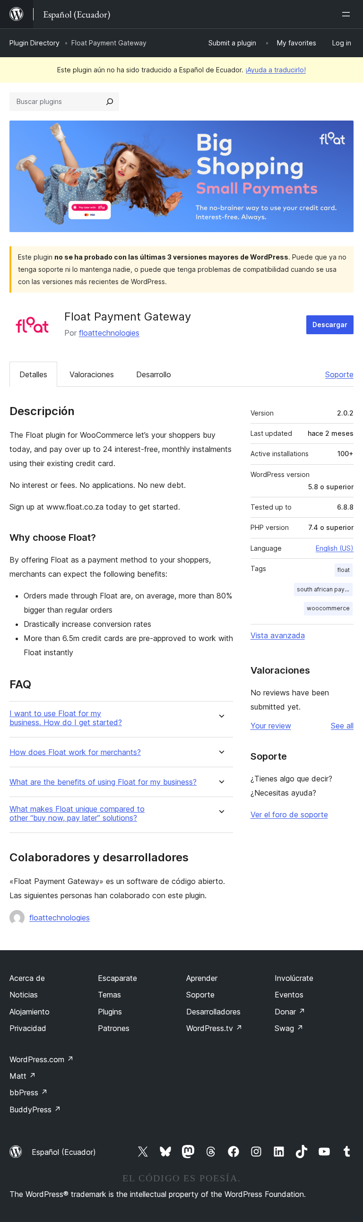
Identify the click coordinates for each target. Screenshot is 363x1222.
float (343, 569)
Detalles (33, 374)
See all (342, 725)
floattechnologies (109, 333)
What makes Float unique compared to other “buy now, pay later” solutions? (77, 814)
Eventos (289, 994)
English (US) (335, 548)
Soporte (339, 374)
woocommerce (328, 608)
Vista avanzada (278, 635)
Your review (271, 725)
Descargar (329, 325)
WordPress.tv (214, 1028)
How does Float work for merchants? (75, 752)
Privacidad (27, 1028)
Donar (290, 1011)
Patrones (114, 1028)
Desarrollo (153, 374)
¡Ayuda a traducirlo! (275, 70)
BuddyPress (35, 1109)
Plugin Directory (34, 43)
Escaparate (117, 978)
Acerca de (27, 978)
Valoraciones (91, 374)
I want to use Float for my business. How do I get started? (65, 718)
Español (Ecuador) (64, 1152)
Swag (289, 1028)
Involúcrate (294, 978)
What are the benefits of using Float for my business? (103, 782)
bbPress (28, 1092)
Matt (22, 1076)
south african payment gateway (325, 589)
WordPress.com (41, 1059)
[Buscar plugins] (109, 101)
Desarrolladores (213, 1011)
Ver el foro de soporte (289, 814)
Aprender (201, 978)
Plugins (110, 1011)
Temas (109, 994)
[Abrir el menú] (348, 14)
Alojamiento (29, 1011)
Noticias (23, 994)
